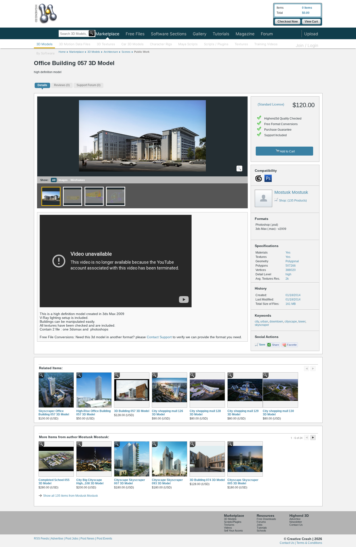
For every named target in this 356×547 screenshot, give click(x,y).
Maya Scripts (188, 44)
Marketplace (107, 33)
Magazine (245, 33)
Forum (267, 33)
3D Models (44, 44)
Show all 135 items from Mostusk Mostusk (70, 495)
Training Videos (266, 44)
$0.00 (306, 13)
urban (264, 321)
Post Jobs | (72, 538)
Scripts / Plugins (216, 44)
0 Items (307, 7)
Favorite (292, 344)
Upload (311, 33)
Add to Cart (287, 151)
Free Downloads (266, 518)
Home (62, 51)
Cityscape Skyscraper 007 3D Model (129, 481)
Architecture (111, 51)
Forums (261, 521)
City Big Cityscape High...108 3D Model (89, 481)
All (53, 180)
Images (63, 180)
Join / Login (307, 45)
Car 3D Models (132, 44)
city (257, 321)
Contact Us (296, 524)
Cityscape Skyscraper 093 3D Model (167, 481)
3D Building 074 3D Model (207, 480)
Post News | (88, 538)
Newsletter (295, 521)
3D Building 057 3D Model (131, 411)
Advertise (295, 518)
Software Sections (168, 33)
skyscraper (262, 325)
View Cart (311, 21)
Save (262, 344)
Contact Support (159, 337)
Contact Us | (288, 543)
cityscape (291, 321)
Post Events (104, 538)
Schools (261, 530)
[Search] (92, 33)
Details (42, 85)
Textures (241, 44)
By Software (45, 53)
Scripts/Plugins (232, 521)
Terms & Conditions (309, 543)
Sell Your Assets (233, 530)
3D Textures (106, 44)
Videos (228, 527)
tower (301, 321)
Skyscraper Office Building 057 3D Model (54, 412)
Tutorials (221, 33)
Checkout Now (288, 21)
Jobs (260, 524)
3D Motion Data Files (74, 44)
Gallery (199, 33)
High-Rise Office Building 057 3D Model (93, 412)
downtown (276, 321)
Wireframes (77, 180)
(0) (62, 85)
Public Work (141, 51)
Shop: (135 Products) (293, 200)
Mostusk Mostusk (291, 192)
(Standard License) (271, 104)
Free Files (135, 33)
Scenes (126, 51)
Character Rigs (161, 44)
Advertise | (58, 538)
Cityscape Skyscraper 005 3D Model (242, 481)
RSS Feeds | (42, 538)
